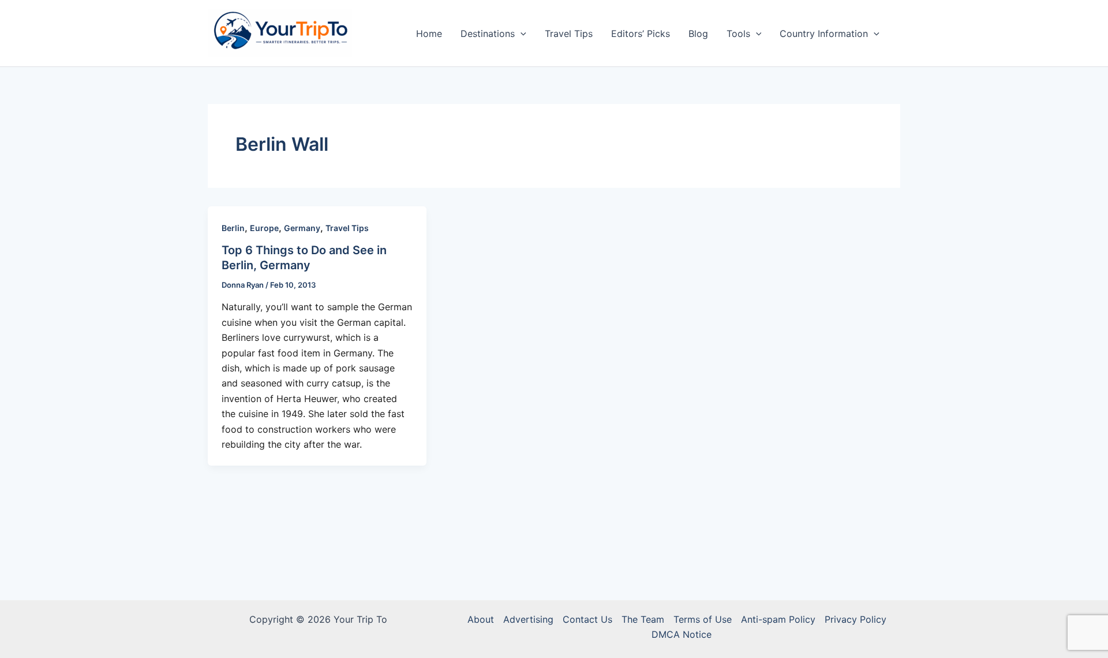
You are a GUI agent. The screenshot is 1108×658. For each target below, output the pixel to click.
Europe (264, 228)
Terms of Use (702, 619)
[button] (520, 33)
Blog (698, 33)
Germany (302, 228)
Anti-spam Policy (778, 619)
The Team (643, 619)
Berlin (233, 228)
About (480, 619)
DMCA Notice (682, 634)
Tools (738, 33)
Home (429, 33)
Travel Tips (569, 33)
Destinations (488, 33)
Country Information (824, 33)
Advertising (528, 619)
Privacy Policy (855, 619)
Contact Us (587, 619)
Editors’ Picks (640, 33)
